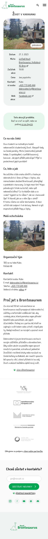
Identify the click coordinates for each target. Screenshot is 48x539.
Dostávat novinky (22, 487)
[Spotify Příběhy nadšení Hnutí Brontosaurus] (31, 501)
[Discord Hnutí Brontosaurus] (38, 501)
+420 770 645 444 (27, 85)
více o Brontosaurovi (25, 370)
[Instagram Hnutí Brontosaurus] (10, 501)
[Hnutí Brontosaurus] (24, 526)
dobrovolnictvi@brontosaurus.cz (24, 282)
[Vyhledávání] (37, 5)
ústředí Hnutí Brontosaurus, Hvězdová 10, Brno (29, 63)
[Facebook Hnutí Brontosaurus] (17, 501)
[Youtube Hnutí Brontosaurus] (24, 501)
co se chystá (27, 124)
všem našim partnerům (33, 451)
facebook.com (25, 96)
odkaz (21, 289)
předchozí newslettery (25, 493)
